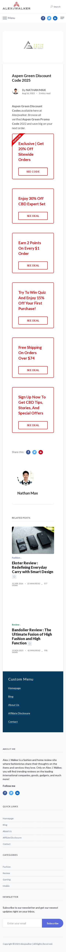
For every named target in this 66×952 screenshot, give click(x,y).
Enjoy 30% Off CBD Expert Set (31, 201)
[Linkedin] (55, 18)
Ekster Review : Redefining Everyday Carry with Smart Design (32, 567)
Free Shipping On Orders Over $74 (30, 352)
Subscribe (52, 923)
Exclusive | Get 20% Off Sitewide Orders (31, 151)
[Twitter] (49, 18)
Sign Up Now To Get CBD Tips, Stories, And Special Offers (32, 405)
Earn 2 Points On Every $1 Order (29, 248)
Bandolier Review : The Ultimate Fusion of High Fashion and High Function (32, 636)
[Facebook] (43, 18)
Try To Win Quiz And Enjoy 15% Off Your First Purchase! (32, 300)
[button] (9, 17)
